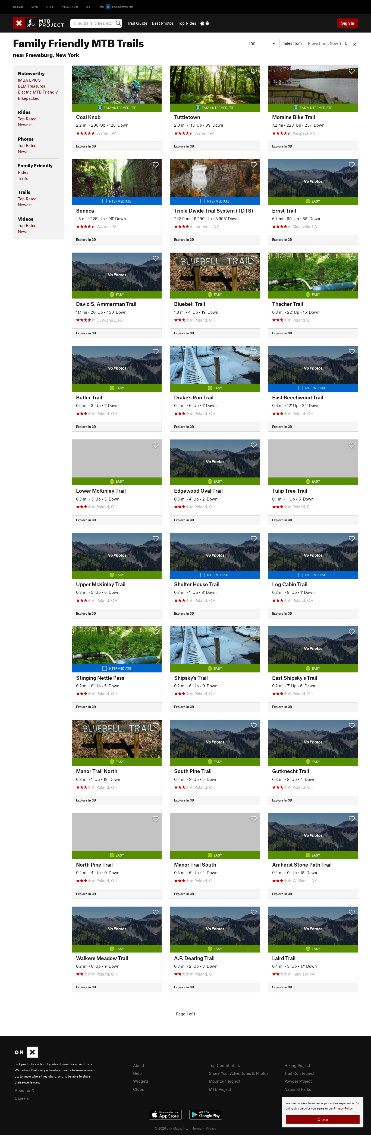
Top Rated (27, 118)
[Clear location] (354, 44)
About (138, 1065)
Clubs (138, 1089)
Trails (23, 178)
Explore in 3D (86, 146)
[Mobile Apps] (204, 23)
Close (322, 1119)
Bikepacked (29, 98)
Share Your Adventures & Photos (238, 1073)
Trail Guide (137, 23)
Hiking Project (297, 1065)
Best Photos (163, 23)
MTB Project (220, 1089)
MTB (35, 6)
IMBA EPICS (29, 80)
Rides (23, 172)
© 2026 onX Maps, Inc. (171, 1128)
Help (137, 1073)
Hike (50, 6)
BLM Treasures (31, 86)
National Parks (297, 1089)
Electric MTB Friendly (38, 91)
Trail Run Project (299, 1073)
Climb (18, 6)
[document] (323, 1112)
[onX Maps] (26, 1056)
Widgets (141, 1081)
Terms (197, 1128)
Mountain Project (224, 1081)
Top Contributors (224, 1065)
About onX (24, 1090)
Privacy (211, 1128)
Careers (22, 1098)
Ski (89, 6)
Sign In (347, 23)
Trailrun (70, 6)
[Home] (41, 23)
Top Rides (187, 23)
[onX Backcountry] (117, 7)
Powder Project (298, 1081)
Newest (25, 124)
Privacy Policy (343, 1108)
